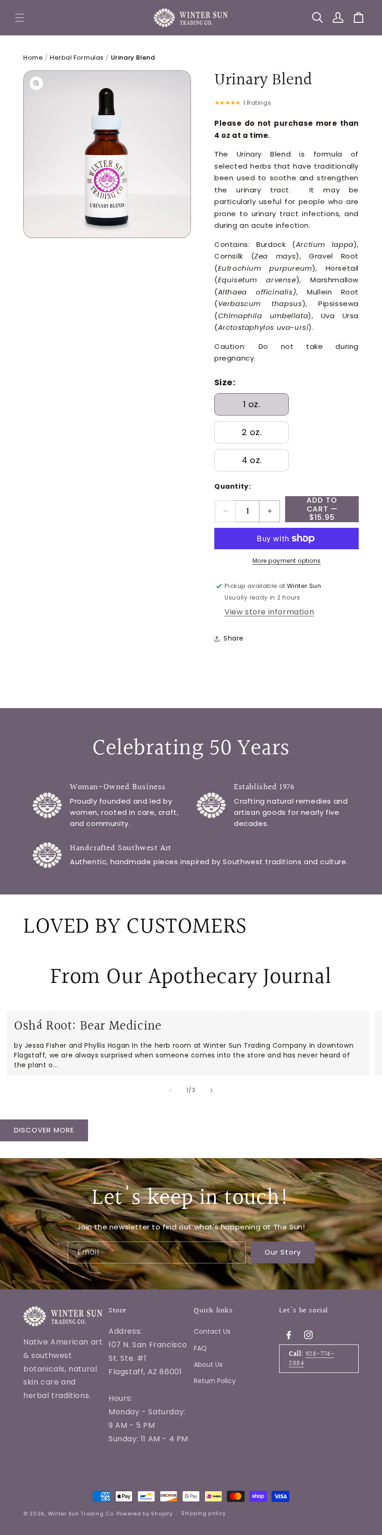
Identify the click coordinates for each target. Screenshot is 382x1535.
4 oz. (252, 460)
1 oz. (251, 404)
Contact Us (212, 1331)
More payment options (286, 561)
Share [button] (234, 638)
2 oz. (251, 432)
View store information (269, 612)
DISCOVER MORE (44, 1130)
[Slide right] (211, 1090)
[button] (19, 17)
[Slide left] (170, 1090)
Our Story (283, 1252)
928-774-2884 (311, 1359)
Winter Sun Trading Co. (81, 1513)
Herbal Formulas (77, 57)
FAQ (200, 1348)
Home (33, 57)
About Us (208, 1364)
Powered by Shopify (144, 1513)
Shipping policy (203, 1513)
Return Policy (215, 1380)
